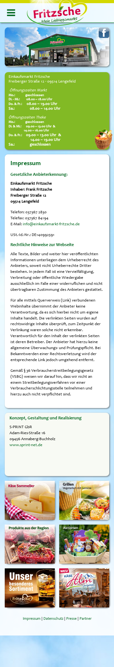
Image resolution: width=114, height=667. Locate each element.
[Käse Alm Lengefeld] (84, 587)
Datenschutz (53, 619)
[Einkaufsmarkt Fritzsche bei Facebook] (103, 32)
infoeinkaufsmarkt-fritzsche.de (51, 224)
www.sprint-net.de (26, 445)
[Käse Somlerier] (30, 500)
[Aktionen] (84, 544)
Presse (71, 619)
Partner (85, 619)
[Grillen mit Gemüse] (84, 500)
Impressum (32, 619)
